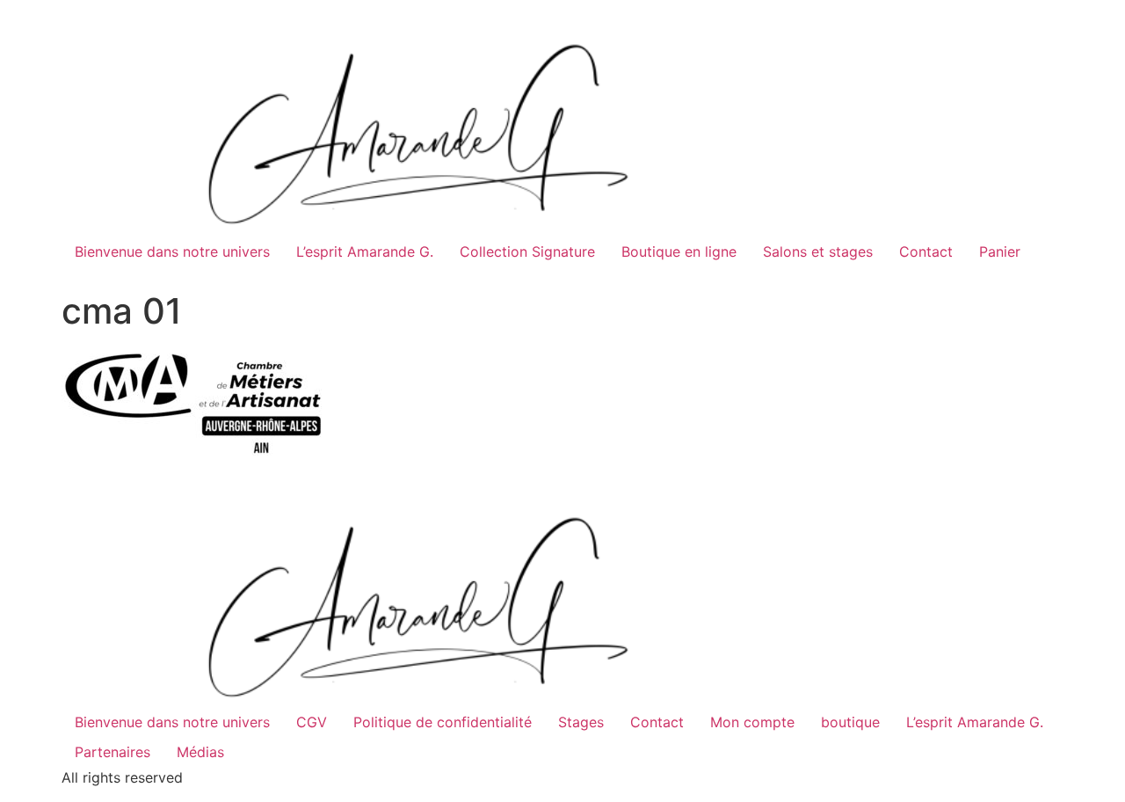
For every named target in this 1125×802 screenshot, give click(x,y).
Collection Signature (527, 251)
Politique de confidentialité (442, 722)
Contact (926, 251)
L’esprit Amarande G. (364, 251)
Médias (200, 752)
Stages (581, 722)
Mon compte (752, 722)
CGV (311, 722)
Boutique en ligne (679, 251)
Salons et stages (818, 251)
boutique (850, 722)
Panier (999, 251)
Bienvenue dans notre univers (172, 251)
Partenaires (112, 752)
